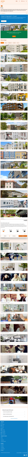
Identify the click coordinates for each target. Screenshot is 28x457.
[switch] (11, 231)
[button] (20, 1)
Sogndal (14, 42)
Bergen (2, 42)
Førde (6, 42)
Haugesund (9, 42)
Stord (18, 42)
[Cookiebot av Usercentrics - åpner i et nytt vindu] (24, 220)
